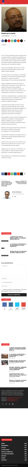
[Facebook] (2, 40)
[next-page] (4, 258)
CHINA (3, 248)
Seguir (10, 302)
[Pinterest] (9, 40)
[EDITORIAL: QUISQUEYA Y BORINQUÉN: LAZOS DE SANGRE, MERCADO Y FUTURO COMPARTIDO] (4, 369)
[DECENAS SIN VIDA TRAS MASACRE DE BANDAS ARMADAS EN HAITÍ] (5, 253)
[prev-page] (2, 258)
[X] (5, 40)
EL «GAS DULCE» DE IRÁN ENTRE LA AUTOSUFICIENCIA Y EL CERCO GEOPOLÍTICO (18, 245)
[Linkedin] (15, 40)
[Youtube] (12, 404)
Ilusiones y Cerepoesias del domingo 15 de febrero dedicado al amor (17, 381)
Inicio (2, 4)
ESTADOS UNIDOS (5, 240)
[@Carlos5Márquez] (7, 195)
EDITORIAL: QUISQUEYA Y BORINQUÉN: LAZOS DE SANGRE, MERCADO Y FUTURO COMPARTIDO (18, 368)
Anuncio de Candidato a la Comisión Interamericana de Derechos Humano (21, 182)
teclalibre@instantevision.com (14, 397)
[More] (24, 40)
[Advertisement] (14, 216)
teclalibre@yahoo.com (12, 399)
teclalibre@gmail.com (12, 400)
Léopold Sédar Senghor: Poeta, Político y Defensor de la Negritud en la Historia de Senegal (18, 375)
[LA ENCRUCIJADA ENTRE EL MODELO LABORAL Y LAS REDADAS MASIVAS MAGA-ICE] (5, 239)
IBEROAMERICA (7, 4)
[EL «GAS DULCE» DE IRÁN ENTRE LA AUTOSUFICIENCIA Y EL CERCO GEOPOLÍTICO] (5, 246)
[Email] (21, 40)
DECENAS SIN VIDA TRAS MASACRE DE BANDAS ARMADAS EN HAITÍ (18, 252)
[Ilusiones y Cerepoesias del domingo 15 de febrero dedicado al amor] (4, 382)
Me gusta (4, 302)
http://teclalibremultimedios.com (18, 193)
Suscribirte (23, 302)
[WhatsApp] (12, 40)
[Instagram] (6, 404)
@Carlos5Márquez (6, 35)
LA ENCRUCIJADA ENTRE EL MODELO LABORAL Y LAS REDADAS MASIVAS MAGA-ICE (18, 238)
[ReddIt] (18, 40)
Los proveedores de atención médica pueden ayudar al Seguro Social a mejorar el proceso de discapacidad (6, 183)
